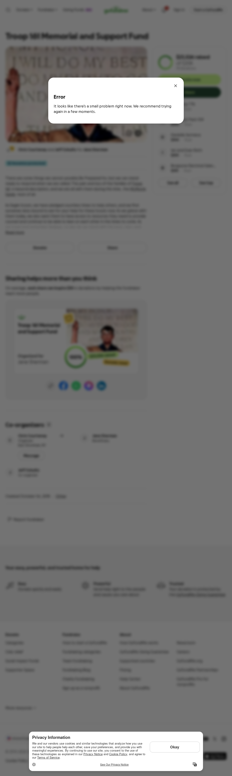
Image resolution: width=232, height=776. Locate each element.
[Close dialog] (175, 85)
